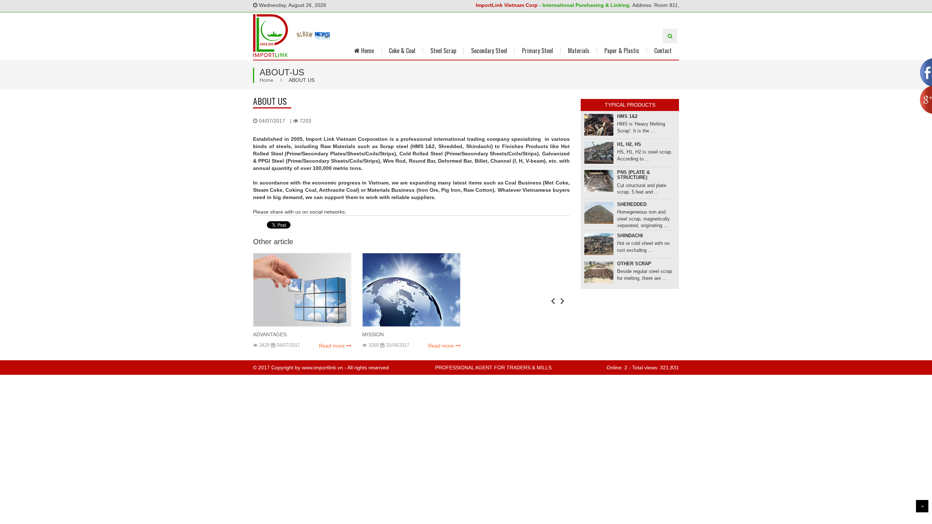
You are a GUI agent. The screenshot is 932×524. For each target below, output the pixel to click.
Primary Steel (537, 50)
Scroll (922, 506)
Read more (332, 346)
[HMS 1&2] (598, 125)
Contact (663, 50)
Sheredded (632, 204)
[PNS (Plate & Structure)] (598, 181)
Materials (578, 50)
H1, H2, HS (629, 144)
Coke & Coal (402, 50)
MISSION (373, 334)
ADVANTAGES (270, 334)
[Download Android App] (323, 35)
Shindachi (630, 235)
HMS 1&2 (627, 116)
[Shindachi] (598, 244)
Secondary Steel (489, 50)
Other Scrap (634, 263)
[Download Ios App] (305, 35)
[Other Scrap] (598, 272)
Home (367, 50)
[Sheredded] (598, 213)
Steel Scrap (443, 50)
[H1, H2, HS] (598, 153)
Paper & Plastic (621, 50)
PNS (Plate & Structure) (633, 175)
